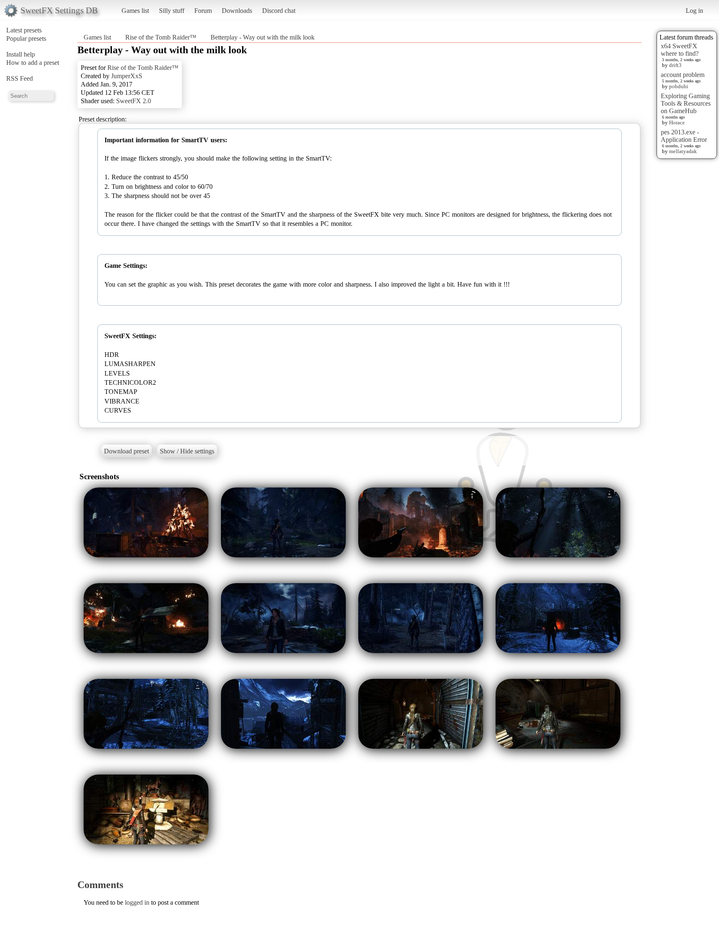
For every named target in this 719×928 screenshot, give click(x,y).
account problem (682, 74)
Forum (203, 10)
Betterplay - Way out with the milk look (263, 37)
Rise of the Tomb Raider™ (160, 37)
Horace (677, 122)
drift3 (675, 65)
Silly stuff (171, 10)
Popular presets (26, 38)
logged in (137, 902)
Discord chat (278, 10)
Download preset (126, 451)
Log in (694, 10)
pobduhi (678, 86)
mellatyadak (683, 151)
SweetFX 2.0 (133, 100)
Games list (135, 10)
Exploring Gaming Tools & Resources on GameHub (686, 103)
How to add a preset (32, 62)
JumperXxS (126, 75)
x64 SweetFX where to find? (680, 49)
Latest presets (24, 30)
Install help (20, 54)
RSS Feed (19, 78)
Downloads (237, 10)
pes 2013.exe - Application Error (684, 136)
